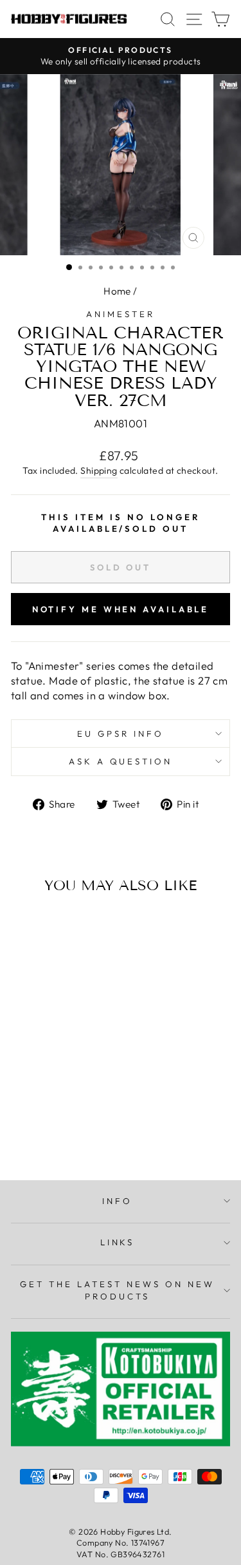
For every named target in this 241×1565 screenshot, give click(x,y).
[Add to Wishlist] (26, 928)
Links (117, 1242)
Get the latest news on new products (117, 1290)
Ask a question (121, 761)
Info (117, 1201)
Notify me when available (121, 609)
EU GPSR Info (120, 733)
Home (117, 291)
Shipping (98, 470)
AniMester (120, 314)
